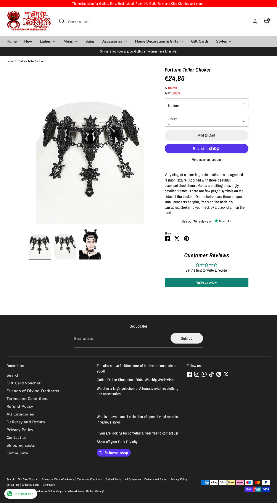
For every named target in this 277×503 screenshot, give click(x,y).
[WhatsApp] (204, 374)
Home (11, 41)
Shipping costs (20, 445)
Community (17, 453)
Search (13, 375)
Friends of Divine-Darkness (32, 390)
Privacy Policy (19, 429)
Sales (90, 41)
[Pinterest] (218, 374)
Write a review (206, 282)
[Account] (255, 21)
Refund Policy (19, 406)
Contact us (16, 437)
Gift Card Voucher (23, 383)
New (28, 41)
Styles (222, 41)
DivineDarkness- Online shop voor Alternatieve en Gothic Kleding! (65, 491)
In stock (173, 105)
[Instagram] (196, 374)
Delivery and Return (25, 422)
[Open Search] (61, 21)
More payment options (206, 159)
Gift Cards (200, 41)
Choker (176, 93)
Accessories (112, 41)
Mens (69, 41)
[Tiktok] (211, 374)
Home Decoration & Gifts (157, 41)
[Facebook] (189, 374)
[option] (90, 147)
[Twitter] (226, 374)
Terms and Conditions (27, 398)
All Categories (20, 414)
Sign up (186, 338)
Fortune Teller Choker (30, 61)
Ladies (46, 41)
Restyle (172, 88)
